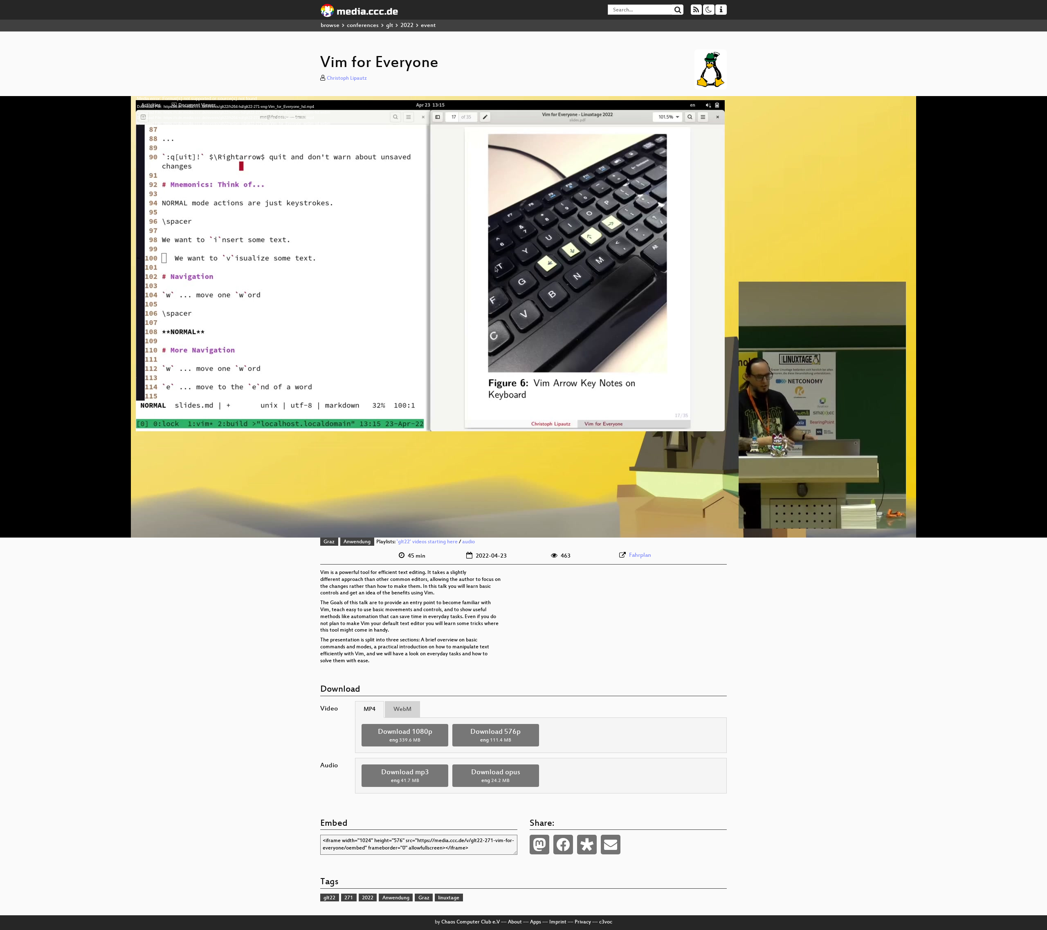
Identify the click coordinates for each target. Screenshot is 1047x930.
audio (468, 542)
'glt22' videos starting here (427, 542)
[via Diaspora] (587, 844)
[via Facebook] (563, 844)
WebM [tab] (402, 709)
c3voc (605, 922)
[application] (523, 317)
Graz (329, 542)
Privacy (583, 922)
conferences (363, 25)
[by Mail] (610, 844)
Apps (535, 922)
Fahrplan (640, 555)
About (515, 922)
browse (330, 25)
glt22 (329, 898)
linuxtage (448, 898)
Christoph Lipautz (347, 78)
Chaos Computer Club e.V (470, 922)
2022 (406, 25)
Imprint (557, 922)
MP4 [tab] (369, 709)
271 (348, 898)
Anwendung (357, 542)
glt (389, 25)
